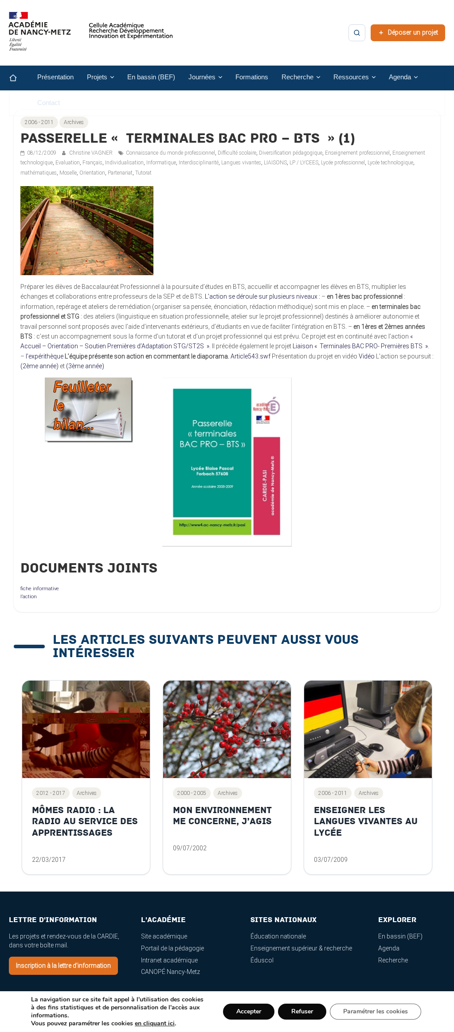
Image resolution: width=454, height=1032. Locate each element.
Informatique (161, 163)
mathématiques (38, 173)
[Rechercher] (356, 32)
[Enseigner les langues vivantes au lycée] (368, 729)
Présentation (55, 77)
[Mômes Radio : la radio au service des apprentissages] (86, 729)
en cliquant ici (155, 1024)
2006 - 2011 (39, 122)
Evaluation (67, 163)
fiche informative (39, 589)
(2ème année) (39, 366)
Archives (74, 122)
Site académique (164, 936)
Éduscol (262, 960)
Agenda (388, 948)
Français (92, 163)
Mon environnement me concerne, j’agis (222, 816)
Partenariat (120, 173)
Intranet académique (169, 960)
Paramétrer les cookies (375, 1011)
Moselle (68, 173)
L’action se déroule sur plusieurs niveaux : (262, 296)
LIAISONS (275, 163)
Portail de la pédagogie (172, 948)
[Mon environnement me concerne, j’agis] (227, 729)
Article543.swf (250, 356)
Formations (251, 77)
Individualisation (124, 163)
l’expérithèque (44, 356)
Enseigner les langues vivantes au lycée (366, 821)
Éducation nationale (278, 936)
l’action (28, 597)
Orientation (92, 173)
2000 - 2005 (191, 793)
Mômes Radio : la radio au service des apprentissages (85, 821)
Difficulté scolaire (237, 153)
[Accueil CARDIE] (91, 35)
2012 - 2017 (50, 793)
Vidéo (367, 356)
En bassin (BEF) (151, 77)
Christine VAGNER (91, 153)
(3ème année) (85, 366)
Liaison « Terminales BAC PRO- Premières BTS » (360, 346)
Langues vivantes (241, 163)
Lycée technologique (390, 163)
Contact (48, 102)
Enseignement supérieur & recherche (301, 948)
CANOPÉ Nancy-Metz (170, 971)
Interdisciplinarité (199, 163)
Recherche (393, 960)
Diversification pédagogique (290, 153)
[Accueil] (20, 78)
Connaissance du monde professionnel (170, 153)
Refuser (302, 1011)
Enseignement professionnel (357, 153)
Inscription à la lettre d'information (63, 965)
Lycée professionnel (343, 163)
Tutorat (143, 173)
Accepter (248, 1011)
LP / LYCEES (304, 163)
